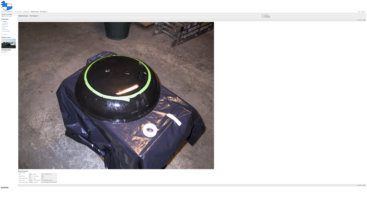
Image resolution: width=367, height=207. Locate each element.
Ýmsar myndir (18, 11)
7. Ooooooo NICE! (6, 31)
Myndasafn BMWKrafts (7, 11)
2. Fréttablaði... (5, 23)
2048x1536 (267, 17)
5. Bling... (4, 27)
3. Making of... (5, 24)
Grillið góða (26, 11)
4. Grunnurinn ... (5, 26)
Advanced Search (8, 16)
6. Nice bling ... (5, 29)
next (358, 20)
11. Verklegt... (5, 34)
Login (359, 11)
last (362, 20)
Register (363, 11)
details (23, 172)
